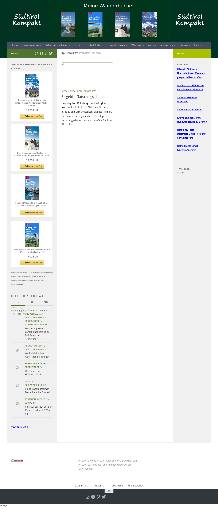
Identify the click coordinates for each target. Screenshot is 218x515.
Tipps (77, 45)
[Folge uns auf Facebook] (41, 53)
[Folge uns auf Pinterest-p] (46, 53)
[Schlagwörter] (46, 302)
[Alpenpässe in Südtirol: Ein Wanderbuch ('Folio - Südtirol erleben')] (31, 235)
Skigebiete (90, 91)
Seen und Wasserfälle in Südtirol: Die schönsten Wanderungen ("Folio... (31, 204)
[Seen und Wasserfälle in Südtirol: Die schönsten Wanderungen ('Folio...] (31, 188)
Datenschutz (81, 485)
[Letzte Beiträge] (18, 302)
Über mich (117, 485)
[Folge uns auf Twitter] (51, 53)
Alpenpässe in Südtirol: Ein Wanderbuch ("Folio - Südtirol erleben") (32, 250)
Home (14, 45)
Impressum (100, 485)
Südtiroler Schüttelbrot (189, 109)
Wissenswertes (30, 45)
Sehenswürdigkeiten (56, 45)
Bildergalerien (136, 485)
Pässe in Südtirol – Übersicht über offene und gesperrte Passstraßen (191, 73)
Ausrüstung (166, 45)
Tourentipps (31, 324)
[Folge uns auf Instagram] (36, 53)
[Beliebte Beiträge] (32, 302)
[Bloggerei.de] (17, 460)
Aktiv (151, 45)
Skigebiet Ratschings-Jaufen (84, 97)
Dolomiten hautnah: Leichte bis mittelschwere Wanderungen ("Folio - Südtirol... (32, 103)
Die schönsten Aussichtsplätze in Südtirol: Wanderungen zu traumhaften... (32, 154)
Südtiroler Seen (33, 321)
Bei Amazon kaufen (33, 116)
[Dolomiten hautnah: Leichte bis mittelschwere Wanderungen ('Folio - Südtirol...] (31, 85)
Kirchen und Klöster (35, 346)
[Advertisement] (192, 219)
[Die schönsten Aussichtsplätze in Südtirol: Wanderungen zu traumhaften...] (31, 138)
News (197, 45)
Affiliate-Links (20, 426)
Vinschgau (44, 399)
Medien (183, 45)
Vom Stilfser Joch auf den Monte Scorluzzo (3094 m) (38, 410)
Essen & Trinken (116, 45)
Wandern (136, 45)
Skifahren (76, 91)
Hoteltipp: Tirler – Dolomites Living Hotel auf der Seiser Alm (191, 133)
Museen (29, 381)
